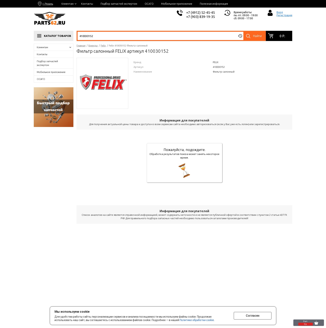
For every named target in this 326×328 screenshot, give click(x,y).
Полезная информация (214, 3)
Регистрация (284, 15)
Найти (257, 36)
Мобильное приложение (176, 3)
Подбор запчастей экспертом (119, 3)
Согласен (252, 315)
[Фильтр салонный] (102, 83)
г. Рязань (48, 3)
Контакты (87, 3)
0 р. (282, 36)
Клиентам (68, 3)
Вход (280, 12)
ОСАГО (149, 3)
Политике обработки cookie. (197, 320)
